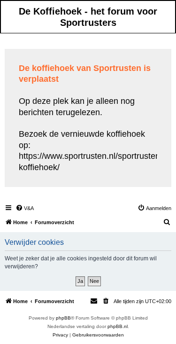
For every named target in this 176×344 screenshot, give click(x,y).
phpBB (63, 318)
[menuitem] (24, 208)
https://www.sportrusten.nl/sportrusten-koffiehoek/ (91, 161)
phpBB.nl (117, 326)
